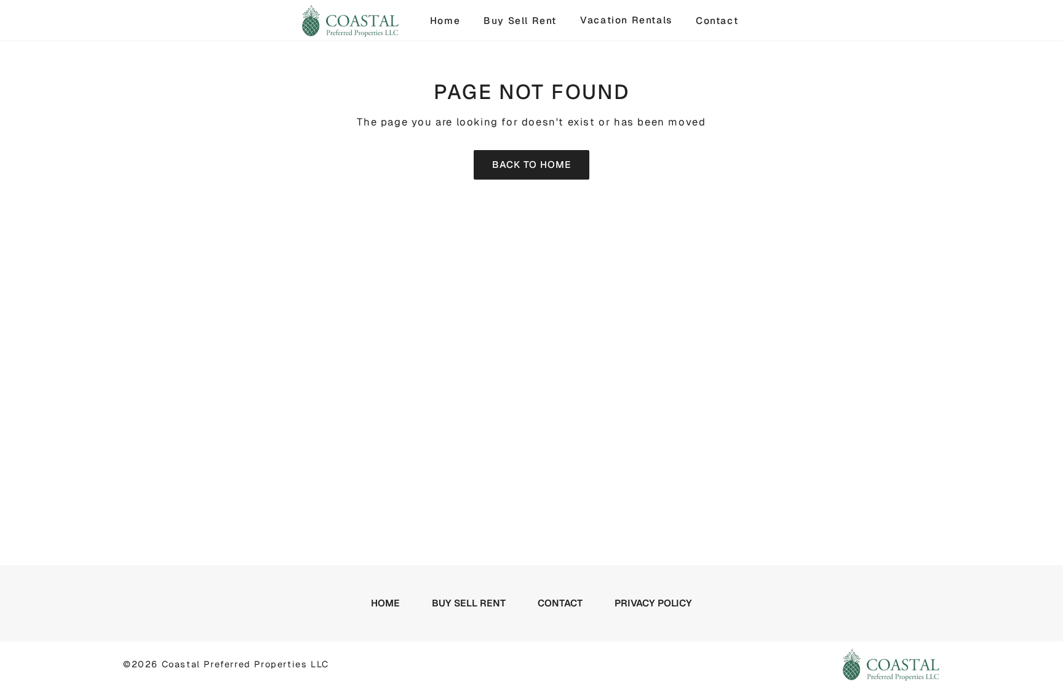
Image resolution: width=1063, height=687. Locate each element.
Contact (717, 20)
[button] (457, 20)
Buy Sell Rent (520, 20)
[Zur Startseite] (350, 20)
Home (445, 20)
